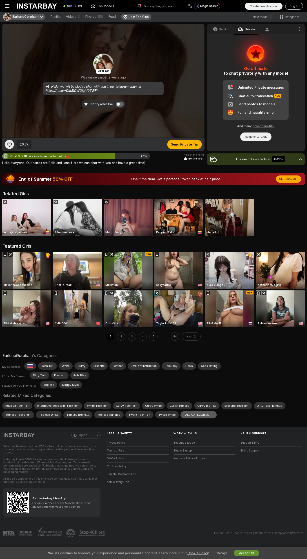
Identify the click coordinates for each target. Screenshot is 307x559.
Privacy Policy (116, 442)
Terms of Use (115, 450)
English (82, 435)
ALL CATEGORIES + (198, 414)
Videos (73, 17)
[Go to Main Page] (36, 6)
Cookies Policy (117, 466)
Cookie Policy (198, 553)
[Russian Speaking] (30, 366)
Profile (55, 17)
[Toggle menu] (7, 6)
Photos (94, 17)
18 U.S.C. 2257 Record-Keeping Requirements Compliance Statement (258, 533)
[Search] (190, 6)
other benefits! (263, 126)
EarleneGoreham (17, 355)
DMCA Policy (115, 458)
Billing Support (250, 450)
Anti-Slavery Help (118, 482)
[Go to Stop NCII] (92, 533)
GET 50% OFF (288, 179)
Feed (112, 17)
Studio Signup (183, 450)
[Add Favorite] (9, 144)
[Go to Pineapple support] (71, 533)
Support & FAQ (250, 442)
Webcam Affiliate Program (190, 458)
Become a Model (185, 442)
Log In (294, 6)
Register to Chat (256, 136)
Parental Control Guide (121, 474)
